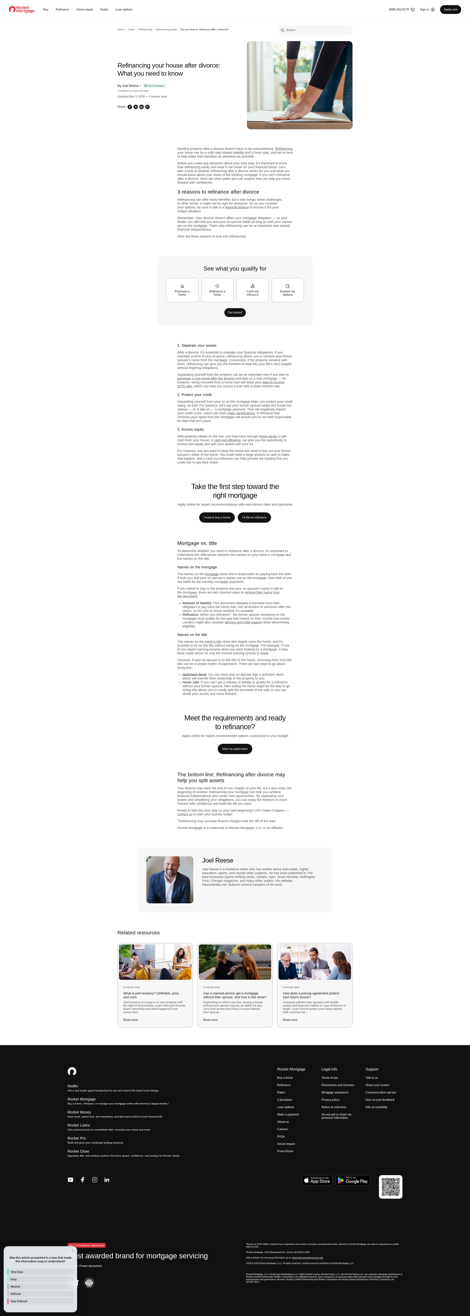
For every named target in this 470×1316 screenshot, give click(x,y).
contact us (184, 814)
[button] (40, 1272)
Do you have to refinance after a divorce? (205, 29)
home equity (268, 436)
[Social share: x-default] (135, 107)
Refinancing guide (166, 29)
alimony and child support (243, 622)
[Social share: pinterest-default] (147, 107)
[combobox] (315, 30)
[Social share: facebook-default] (130, 107)
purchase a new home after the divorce (205, 378)
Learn (131, 29)
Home (121, 29)
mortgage (212, 574)
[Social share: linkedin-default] (141, 107)
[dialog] (40, 1279)
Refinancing (145, 29)
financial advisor (237, 207)
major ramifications (241, 413)
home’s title (213, 641)
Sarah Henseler (141, 91)
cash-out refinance (227, 440)
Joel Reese (130, 86)
